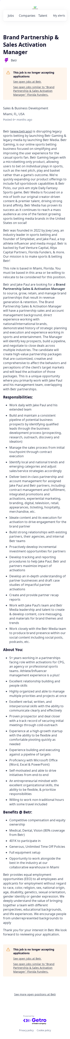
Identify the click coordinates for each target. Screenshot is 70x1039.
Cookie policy (44, 1030)
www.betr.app (21, 131)
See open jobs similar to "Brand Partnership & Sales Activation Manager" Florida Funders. (33, 91)
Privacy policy (26, 1030)
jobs (11, 15)
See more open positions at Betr (35, 994)
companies (27, 15)
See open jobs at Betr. (27, 81)
